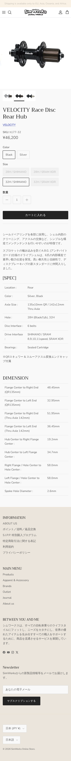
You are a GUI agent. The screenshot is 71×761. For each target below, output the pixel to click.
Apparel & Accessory (16, 580)
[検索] (11, 12)
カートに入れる (35, 215)
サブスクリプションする (21, 701)
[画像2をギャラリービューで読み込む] (35, 53)
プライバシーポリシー (16, 553)
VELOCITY (9, 125)
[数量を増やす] (27, 200)
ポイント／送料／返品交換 (19, 529)
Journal (7, 598)
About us (8, 604)
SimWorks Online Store (23, 749)
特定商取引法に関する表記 (19, 541)
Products (8, 574)
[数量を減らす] (7, 200)
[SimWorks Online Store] (35, 12)
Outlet (7, 592)
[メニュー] (4, 12)
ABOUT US (10, 523)
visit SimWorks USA (51, 5)
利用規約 (8, 547)
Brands (7, 586)
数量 (5, 192)
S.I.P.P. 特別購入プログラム (20, 535)
